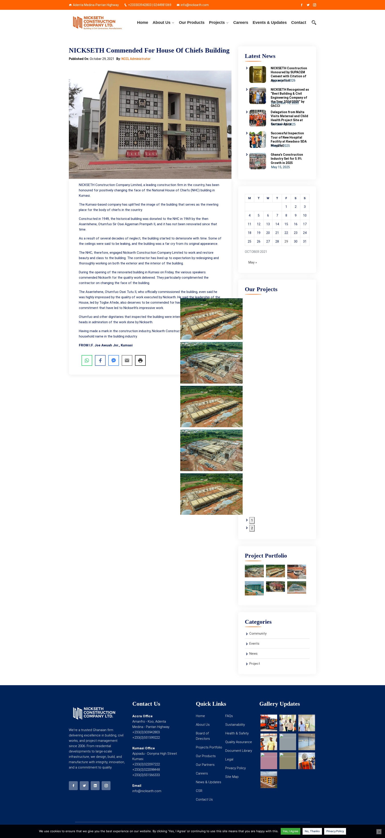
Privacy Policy (235, 768)
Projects (217, 22)
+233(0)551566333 (146, 775)
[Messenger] (113, 360)
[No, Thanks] (379, 831)
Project (254, 664)
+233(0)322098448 (146, 770)
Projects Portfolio (209, 747)
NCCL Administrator (136, 59)
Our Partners (205, 765)
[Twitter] (308, 4)
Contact (298, 22)
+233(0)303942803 (146, 732)
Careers (240, 22)
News (253, 654)
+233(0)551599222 (146, 738)
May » (252, 262)
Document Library (238, 751)
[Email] (127, 360)
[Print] (140, 360)
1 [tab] (252, 520)
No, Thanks (312, 831)
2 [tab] (252, 528)
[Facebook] (301, 4)
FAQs (229, 716)
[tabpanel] (211, 362)
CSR (199, 791)
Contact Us (204, 799)
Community (257, 634)
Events (254, 644)
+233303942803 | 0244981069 (149, 5)
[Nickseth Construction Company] (97, 22)
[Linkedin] (95, 785)
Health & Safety (237, 733)
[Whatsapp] (87, 360)
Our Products (192, 22)
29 (286, 241)
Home (142, 22)
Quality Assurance (238, 742)
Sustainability (235, 725)
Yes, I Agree (290, 831)
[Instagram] (314, 4)
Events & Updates (270, 22)
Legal (229, 759)
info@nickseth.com (195, 5)
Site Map (232, 777)
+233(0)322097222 (146, 764)
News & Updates (208, 782)
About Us (161, 22)
